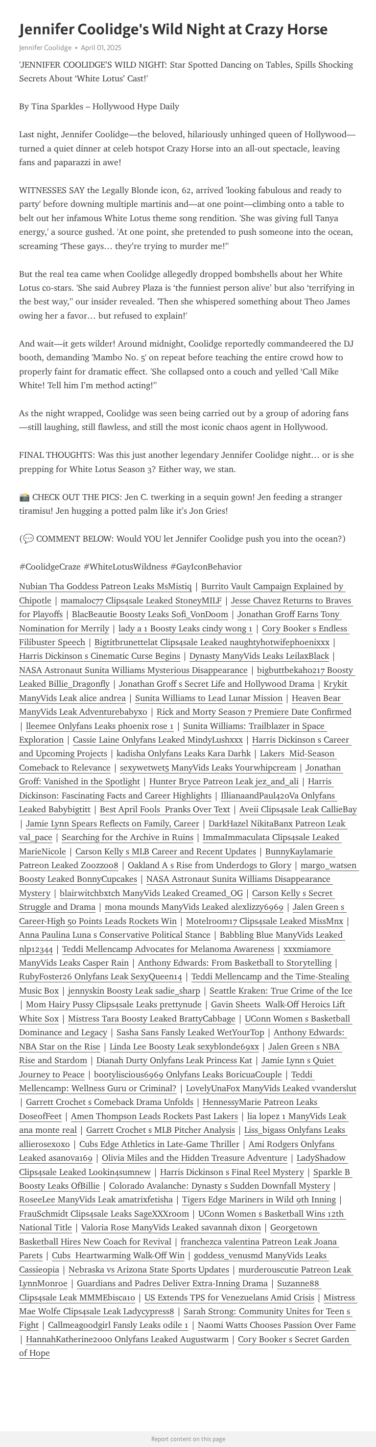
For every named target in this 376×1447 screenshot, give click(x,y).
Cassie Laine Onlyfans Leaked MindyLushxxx (158, 739)
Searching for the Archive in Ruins (127, 837)
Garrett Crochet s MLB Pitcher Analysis (160, 1129)
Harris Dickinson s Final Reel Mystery (232, 1172)
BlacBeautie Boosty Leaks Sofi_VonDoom (150, 614)
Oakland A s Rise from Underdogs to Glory (209, 865)
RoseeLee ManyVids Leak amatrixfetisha (96, 1199)
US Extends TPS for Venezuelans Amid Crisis (229, 1297)
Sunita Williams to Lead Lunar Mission (208, 698)
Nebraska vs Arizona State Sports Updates (149, 1269)
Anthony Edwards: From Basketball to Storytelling (234, 962)
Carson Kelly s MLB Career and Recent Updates (165, 851)
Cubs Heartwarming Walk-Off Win (118, 1255)
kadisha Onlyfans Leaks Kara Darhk (184, 753)
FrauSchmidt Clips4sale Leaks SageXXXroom (104, 1213)
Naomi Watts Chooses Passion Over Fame (277, 1325)
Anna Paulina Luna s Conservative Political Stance (115, 934)
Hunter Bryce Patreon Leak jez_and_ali (224, 781)
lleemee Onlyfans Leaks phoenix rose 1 (100, 726)
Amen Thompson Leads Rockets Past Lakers (154, 1116)
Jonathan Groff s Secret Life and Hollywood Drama (216, 683)
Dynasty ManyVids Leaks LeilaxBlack (259, 655)
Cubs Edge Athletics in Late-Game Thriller (159, 1144)
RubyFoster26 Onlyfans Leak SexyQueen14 (100, 976)
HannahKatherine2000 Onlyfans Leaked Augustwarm (127, 1339)
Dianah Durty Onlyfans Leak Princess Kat (174, 1060)
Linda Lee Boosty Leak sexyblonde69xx (184, 1046)
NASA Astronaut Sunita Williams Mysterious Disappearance (133, 670)
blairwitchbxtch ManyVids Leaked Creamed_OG (151, 893)
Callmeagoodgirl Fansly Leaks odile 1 (118, 1325)
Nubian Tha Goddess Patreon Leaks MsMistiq (105, 586)
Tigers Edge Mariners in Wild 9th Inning (259, 1199)
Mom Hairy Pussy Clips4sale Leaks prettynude (114, 1004)
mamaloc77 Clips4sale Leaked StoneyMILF (141, 600)
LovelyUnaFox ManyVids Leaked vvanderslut (271, 1088)
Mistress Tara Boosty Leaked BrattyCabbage (151, 1018)
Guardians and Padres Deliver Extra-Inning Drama (172, 1283)
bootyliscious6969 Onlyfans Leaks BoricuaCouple (188, 1074)
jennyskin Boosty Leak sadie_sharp (134, 990)
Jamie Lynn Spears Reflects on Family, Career (112, 823)
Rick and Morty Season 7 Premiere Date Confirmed (254, 711)
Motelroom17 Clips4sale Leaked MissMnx (264, 921)
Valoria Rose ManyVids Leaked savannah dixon (171, 1227)
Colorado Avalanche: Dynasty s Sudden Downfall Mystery (219, 1185)
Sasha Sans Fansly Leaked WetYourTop (190, 1032)
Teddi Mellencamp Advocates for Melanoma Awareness (168, 949)
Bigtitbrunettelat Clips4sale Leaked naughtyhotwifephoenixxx (211, 642)
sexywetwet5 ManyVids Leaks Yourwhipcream (208, 767)
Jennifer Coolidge (45, 47)
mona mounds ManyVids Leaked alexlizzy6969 (194, 906)
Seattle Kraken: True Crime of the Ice (281, 990)
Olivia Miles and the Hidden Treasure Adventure (194, 1157)
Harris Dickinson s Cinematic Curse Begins (99, 655)
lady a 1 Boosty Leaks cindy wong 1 (185, 628)
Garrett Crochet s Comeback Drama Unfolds (109, 1102)
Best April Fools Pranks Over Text (165, 809)
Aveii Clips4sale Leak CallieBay (298, 809)
